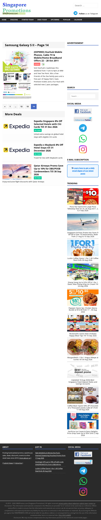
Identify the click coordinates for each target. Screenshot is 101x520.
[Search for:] (85, 5)
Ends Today (42, 20)
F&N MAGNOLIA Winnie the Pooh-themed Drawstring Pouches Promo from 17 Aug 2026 (50, 455)
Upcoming (55, 20)
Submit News (8, 463)
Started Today (28, 20)
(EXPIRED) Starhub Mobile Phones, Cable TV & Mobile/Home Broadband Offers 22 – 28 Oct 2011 (48, 56)
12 (21, 106)
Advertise (18, 463)
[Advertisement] (50, 31)
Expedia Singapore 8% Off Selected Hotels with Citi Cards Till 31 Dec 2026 (48, 124)
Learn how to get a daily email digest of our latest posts (83, 171)
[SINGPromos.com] (50, 8)
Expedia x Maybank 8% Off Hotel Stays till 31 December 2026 (48, 147)
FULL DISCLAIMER (65, 515)
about (70, 503)
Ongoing (14, 20)
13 (28, 106)
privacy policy (63, 503)
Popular (66, 20)
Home (4, 20)
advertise (76, 503)
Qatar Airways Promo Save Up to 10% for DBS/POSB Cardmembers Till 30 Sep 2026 (48, 170)
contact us (91, 503)
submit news (83, 503)
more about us (24, 458)
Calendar (78, 20)
